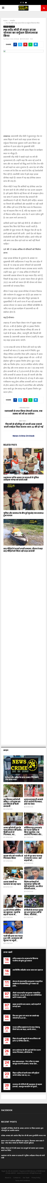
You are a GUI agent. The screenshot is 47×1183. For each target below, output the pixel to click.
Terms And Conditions (22, 1181)
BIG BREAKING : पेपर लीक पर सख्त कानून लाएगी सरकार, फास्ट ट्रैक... (26, 1062)
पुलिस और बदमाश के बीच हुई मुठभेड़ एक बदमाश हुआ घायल (23, 514)
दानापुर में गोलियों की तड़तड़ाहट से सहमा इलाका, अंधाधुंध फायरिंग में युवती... (27, 1085)
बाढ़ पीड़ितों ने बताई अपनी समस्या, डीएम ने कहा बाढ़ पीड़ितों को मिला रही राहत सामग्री (23, 549)
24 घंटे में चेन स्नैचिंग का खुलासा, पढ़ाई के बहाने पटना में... (12, 912)
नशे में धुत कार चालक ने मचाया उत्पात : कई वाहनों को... (33, 858)
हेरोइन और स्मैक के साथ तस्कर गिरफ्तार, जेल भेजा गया (22, 778)
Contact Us (17, 1178)
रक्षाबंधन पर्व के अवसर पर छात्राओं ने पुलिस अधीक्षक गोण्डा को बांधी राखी (21, 478)
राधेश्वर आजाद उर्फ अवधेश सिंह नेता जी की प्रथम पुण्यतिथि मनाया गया (23, 1136)
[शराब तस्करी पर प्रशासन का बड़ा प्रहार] (13, 873)
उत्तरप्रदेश (6, 26)
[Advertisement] (23, 110)
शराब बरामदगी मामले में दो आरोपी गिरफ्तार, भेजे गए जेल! (33, 801)
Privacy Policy (36, 1178)
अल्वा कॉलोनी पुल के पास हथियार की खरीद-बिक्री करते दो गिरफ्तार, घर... (12, 831)
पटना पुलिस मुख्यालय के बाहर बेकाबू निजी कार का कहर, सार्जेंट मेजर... (26, 1028)
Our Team (26, 1178)
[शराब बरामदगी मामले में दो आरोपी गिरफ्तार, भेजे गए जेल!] (34, 790)
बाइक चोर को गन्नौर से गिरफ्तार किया (13, 857)
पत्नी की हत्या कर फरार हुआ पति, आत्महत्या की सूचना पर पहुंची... (13, 938)
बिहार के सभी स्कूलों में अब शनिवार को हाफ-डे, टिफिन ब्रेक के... (26, 1039)
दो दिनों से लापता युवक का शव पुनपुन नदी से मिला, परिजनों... (33, 912)
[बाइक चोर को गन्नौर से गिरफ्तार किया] (13, 847)
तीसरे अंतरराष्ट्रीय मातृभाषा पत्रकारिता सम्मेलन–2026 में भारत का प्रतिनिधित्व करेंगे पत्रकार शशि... (27, 995)
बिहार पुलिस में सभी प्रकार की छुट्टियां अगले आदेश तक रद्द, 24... (26, 1074)
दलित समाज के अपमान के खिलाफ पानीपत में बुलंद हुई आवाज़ (25, 959)
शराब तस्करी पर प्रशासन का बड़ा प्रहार (12, 883)
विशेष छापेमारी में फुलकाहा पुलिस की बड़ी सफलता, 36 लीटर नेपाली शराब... (33, 885)
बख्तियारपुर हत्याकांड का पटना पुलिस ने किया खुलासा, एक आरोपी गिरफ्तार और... (33, 831)
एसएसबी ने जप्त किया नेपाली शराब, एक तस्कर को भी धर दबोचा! (23, 412)
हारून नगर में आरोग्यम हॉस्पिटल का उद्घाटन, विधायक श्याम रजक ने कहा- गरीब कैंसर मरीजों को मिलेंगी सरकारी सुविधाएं (22, 1142)
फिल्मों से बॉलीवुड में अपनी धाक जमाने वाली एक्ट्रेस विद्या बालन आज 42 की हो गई (23, 425)
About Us (8, 1178)
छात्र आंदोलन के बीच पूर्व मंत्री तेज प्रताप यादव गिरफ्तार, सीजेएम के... (27, 1051)
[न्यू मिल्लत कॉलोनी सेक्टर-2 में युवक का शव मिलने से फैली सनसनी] (13, 790)
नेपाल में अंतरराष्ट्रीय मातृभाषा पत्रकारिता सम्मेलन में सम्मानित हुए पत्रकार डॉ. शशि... (28, 983)
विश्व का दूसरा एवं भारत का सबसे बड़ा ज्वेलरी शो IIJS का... (26, 1017)
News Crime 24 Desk (12, 39)
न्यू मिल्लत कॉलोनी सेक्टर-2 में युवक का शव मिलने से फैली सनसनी (11, 803)
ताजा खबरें (11, 26)
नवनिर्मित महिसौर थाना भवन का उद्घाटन (28, 970)
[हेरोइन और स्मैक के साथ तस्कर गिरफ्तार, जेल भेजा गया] (23, 768)
